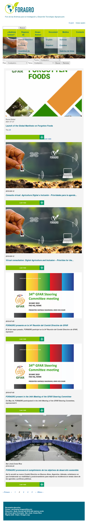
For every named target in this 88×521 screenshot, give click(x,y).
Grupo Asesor (38, 33)
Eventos (63, 45)
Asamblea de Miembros (24, 52)
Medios (65, 32)
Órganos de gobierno (25, 34)
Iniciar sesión (80, 23)
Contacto (80, 32)
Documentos (53, 32)
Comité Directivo (25, 39)
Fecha (36, 60)
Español (49, 45)
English (71, 23)
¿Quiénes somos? (11, 33)
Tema (30, 63)
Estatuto (22, 45)
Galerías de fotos (67, 51)
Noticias (63, 39)
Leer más (47, 139)
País (4, 63)
